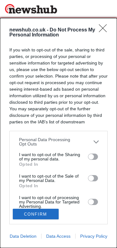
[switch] (93, 157)
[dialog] (58, 133)
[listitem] (58, 141)
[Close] (105, 30)
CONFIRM (35, 214)
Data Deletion (23, 236)
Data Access (58, 236)
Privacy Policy (93, 236)
